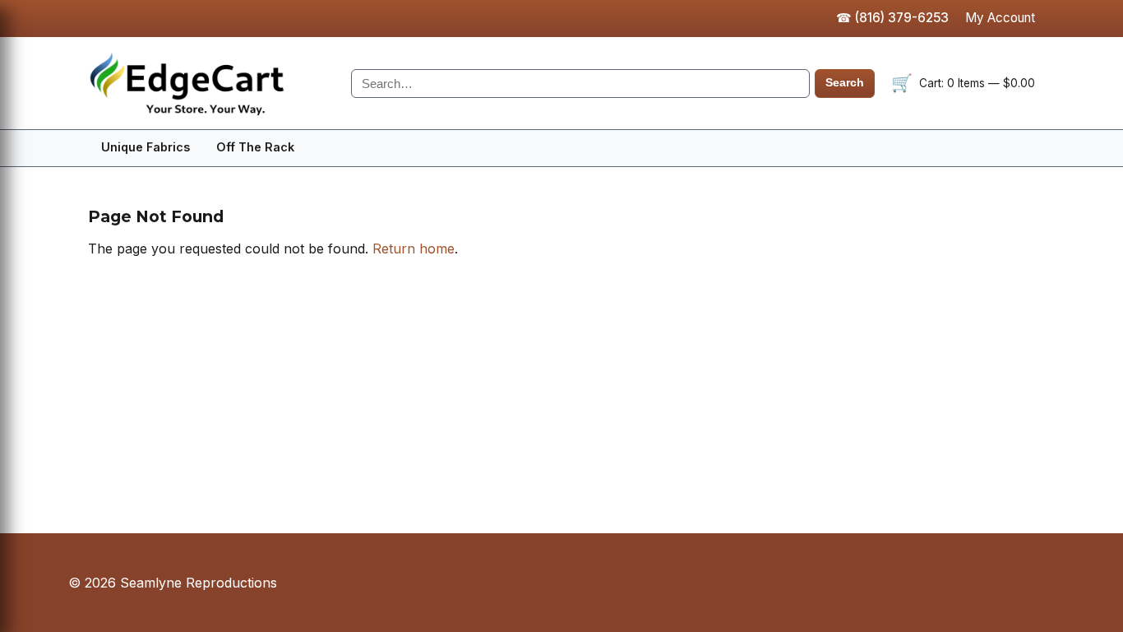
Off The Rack (255, 147)
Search (844, 83)
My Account (1000, 18)
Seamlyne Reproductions (211, 83)
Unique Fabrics (145, 147)
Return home (413, 248)
